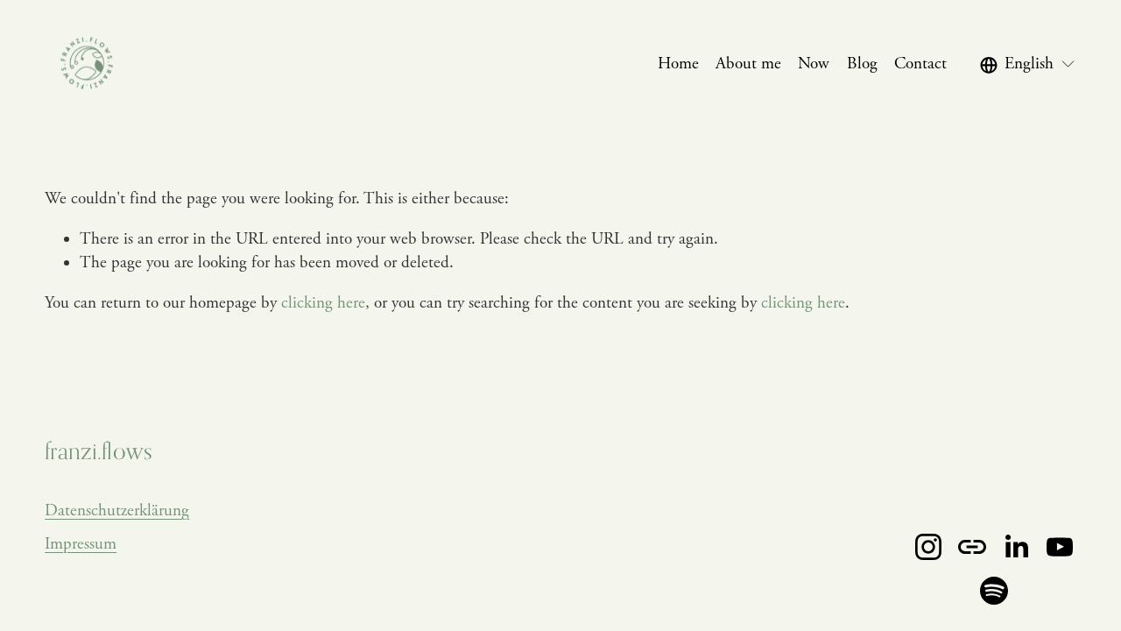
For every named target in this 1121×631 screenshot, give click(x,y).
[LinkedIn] (1016, 547)
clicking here (323, 303)
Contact (920, 63)
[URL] (972, 547)
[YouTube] (1060, 547)
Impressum (80, 544)
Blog (862, 63)
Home (678, 63)
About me (748, 63)
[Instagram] (928, 547)
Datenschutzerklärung (117, 510)
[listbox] (1028, 64)
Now (813, 63)
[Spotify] (994, 591)
